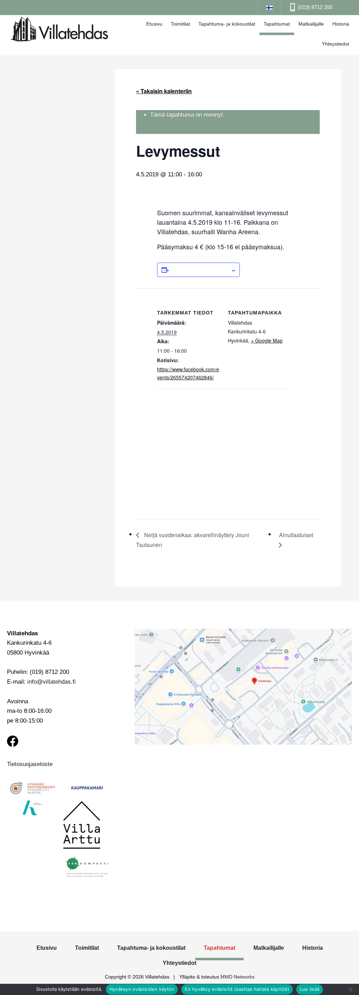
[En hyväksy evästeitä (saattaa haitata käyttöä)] (350, 989)
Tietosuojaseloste (30, 764)
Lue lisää (309, 989)
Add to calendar (199, 269)
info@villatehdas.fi (51, 681)
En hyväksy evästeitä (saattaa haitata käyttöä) (237, 989)
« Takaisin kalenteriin (164, 91)
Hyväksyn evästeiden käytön (142, 989)
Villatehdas (59, 30)
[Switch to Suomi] (269, 7)
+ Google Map (267, 340)
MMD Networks (238, 977)
